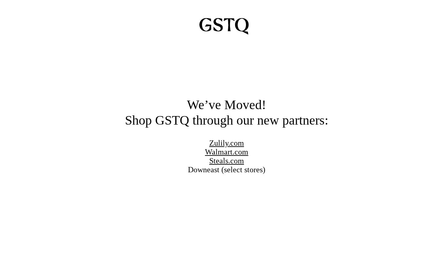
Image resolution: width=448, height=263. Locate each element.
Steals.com (226, 160)
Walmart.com (226, 152)
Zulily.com (226, 143)
